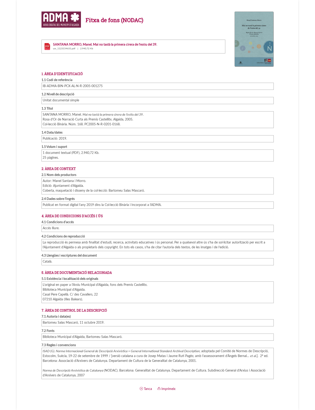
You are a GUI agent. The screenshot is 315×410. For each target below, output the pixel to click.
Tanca (147, 389)
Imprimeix (167, 389)
